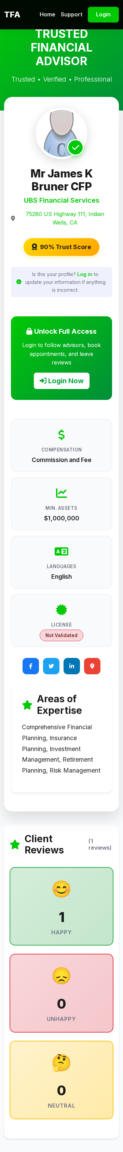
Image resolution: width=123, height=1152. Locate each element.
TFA (12, 14)
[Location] (92, 666)
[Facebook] (31, 666)
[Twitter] (51, 666)
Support (71, 14)
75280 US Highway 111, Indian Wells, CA (65, 218)
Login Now (65, 381)
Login (103, 14)
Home (47, 14)
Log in (84, 274)
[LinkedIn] (72, 666)
